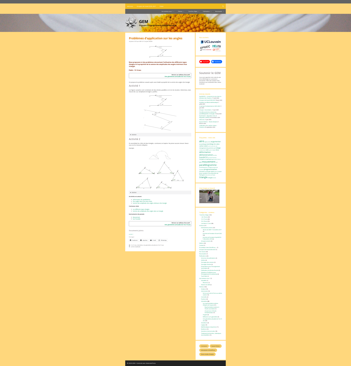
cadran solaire (203, 146)
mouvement (208, 161)
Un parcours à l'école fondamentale (210, 311)
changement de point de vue (207, 148)
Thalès (209, 173)
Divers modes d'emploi (207, 354)
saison (215, 171)
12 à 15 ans (134, 245)
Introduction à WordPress (208, 350)
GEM (143, 21)
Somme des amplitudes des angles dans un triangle (148, 211)
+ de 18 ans (204, 217)
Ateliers (201, 243)
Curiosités (204, 297)
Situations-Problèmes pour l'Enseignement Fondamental (209, 273)
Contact (201, 245)
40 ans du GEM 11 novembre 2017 (212, 230)
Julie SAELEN (149, 41)
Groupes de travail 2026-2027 (146, 6)
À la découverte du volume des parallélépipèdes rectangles (207, 113)
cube (207, 150)
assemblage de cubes (213, 144)
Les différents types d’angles (141, 209)
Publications (206, 11)
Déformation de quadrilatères (141, 199)
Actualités (203, 280)
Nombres (203, 329)
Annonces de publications (208, 258)
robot (212, 171)
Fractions (203, 299)
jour (200, 162)
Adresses (130, 6)
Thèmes (180, 11)
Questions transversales (208, 331)
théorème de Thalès (210, 175)
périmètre (202, 171)
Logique (203, 325)
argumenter (216, 141)
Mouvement (136, 217)
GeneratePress (151, 363)
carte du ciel (214, 146)
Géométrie (140, 245)
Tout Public (204, 276)
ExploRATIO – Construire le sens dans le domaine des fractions (210, 97)
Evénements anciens (207, 227)
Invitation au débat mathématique (208, 102)
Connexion (204, 346)
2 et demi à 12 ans (206, 223)
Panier (162, 6)
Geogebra (202, 159)
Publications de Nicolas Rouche (209, 270)
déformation (205, 152)
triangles (210, 177)
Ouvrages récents (206, 264)
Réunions (205, 282)
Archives (201, 225)
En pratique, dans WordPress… (208, 247)
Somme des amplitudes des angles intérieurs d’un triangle (150, 203)
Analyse (203, 289)
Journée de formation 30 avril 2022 (212, 233)
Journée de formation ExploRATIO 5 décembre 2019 (212, 238)
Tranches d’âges (192, 11)
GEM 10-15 (142, 41)
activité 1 (131, 234)
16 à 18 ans (204, 221)
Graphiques (208, 159)
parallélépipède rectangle (205, 167)
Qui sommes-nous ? (167, 11)
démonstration (206, 155)
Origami (205, 315)
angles (205, 141)
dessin (213, 150)
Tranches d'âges (204, 215)
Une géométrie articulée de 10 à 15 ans (177, 76)
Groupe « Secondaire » (205, 110)
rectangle (207, 171)
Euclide (215, 155)
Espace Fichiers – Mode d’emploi (208, 122)
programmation (210, 169)
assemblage (202, 144)
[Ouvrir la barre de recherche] (223, 6)
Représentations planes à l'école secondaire (212, 308)
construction (202, 150)
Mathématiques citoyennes (208, 327)
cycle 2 (210, 150)
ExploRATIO (203, 157)
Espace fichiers (215, 346)
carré (209, 146)
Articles (203, 260)
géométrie (214, 159)
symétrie (205, 173)
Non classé (202, 251)
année (209, 141)
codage (218, 148)
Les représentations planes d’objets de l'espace (210, 304)
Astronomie (204, 291)
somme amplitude (135, 246)
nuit (217, 162)
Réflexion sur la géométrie (210, 317)
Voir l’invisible (136, 219)
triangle (203, 177)
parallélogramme (208, 164)
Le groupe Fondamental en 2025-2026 (209, 106)
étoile (214, 177)
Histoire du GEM (205, 285)
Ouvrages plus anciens (207, 262)
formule (210, 157)
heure (219, 159)
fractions (214, 157)
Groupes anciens (206, 241)
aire (201, 141)
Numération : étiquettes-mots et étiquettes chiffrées (208, 116)
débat (217, 150)
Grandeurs (204, 323)
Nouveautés (218, 11)
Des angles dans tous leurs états (142, 201)
